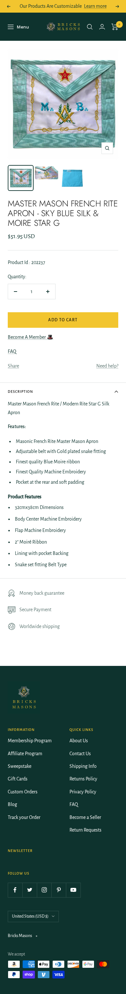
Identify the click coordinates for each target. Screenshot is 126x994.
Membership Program (30, 740)
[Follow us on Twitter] (29, 890)
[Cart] (114, 27)
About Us (78, 740)
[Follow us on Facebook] (15, 890)
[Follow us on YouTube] (73, 890)
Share (13, 366)
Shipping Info (83, 766)
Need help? (107, 366)
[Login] (102, 26)
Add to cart (63, 320)
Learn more (95, 6)
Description (20, 391)
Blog (12, 804)
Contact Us (80, 753)
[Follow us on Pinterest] (58, 890)
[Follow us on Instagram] (44, 890)
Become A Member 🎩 (30, 337)
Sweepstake (19, 766)
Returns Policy (83, 778)
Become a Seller (85, 817)
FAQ (12, 351)
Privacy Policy (82, 791)
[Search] (90, 27)
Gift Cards (17, 778)
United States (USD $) (30, 916)
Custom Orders (22, 791)
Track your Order (24, 817)
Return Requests (85, 830)
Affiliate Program (25, 753)
